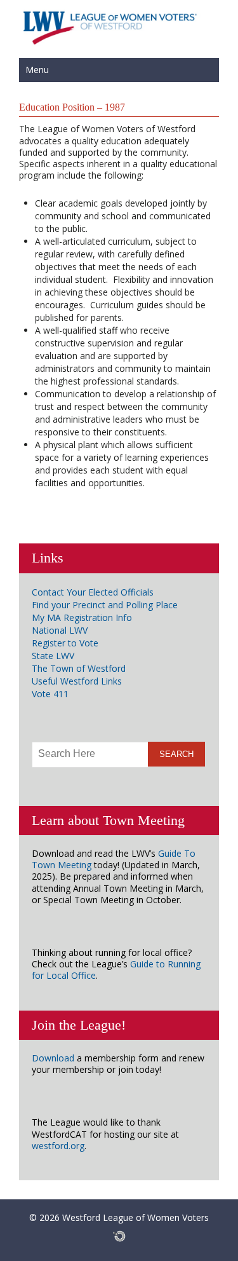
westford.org (58, 1146)
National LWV (60, 630)
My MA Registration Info (82, 617)
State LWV (53, 656)
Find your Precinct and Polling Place (105, 605)
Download (53, 1058)
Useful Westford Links (77, 681)
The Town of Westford (79, 668)
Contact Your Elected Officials (93, 592)
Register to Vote (65, 643)
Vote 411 (50, 694)
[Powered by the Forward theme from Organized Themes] (119, 1236)
